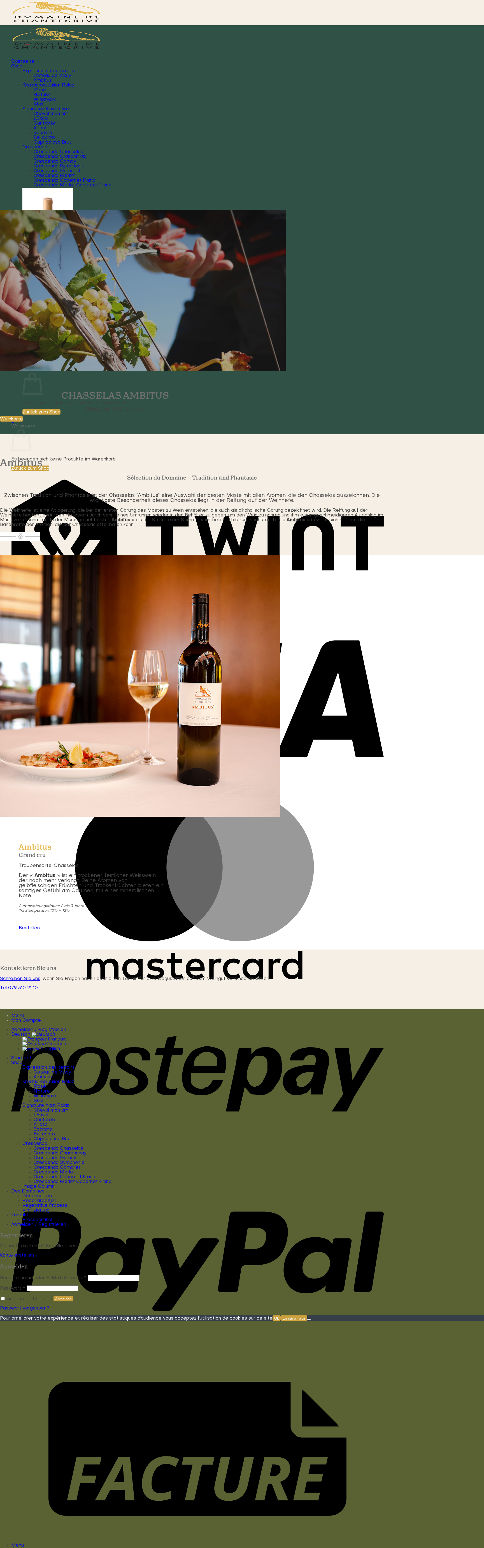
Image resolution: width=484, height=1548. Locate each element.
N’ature (42, 95)
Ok (276, 1318)
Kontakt (19, 1215)
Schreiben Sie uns (20, 979)
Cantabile (44, 123)
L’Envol (41, 118)
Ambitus (43, 80)
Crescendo (34, 147)
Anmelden (63, 1299)
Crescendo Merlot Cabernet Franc (72, 185)
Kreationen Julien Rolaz (48, 85)
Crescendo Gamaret (57, 171)
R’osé (40, 90)
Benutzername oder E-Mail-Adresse (43, 1278)
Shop (16, 66)
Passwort (12, 1288)
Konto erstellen (17, 1255)
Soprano (43, 133)
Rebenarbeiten (39, 1201)
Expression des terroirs (48, 71)
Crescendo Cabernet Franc (64, 180)
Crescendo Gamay (55, 161)
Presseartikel (37, 1220)
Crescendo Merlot (54, 176)
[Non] (309, 1319)
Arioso (41, 128)
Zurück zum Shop (41, 412)
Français (56, 1039)
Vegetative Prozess (44, 1205)
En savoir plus (294, 1318)
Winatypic (45, 99)
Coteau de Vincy (52, 76)
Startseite (22, 61)
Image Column (38, 1186)
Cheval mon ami (51, 114)
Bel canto (44, 137)
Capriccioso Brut (52, 142)
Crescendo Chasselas (58, 152)
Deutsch (21, 1034)
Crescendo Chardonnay (60, 157)
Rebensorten (37, 1196)
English (51, 1049)
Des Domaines (28, 1191)
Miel (38, 104)
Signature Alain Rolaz (45, 109)
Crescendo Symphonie (59, 166)
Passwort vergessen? (24, 1308)
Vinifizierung (36, 1210)
